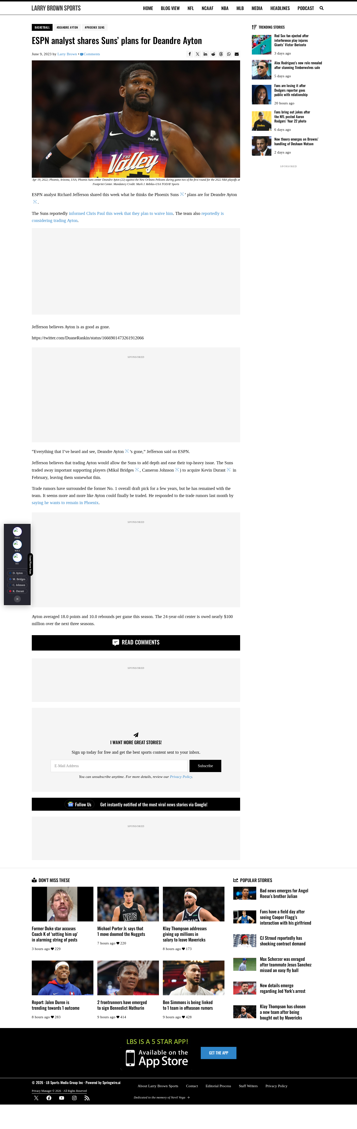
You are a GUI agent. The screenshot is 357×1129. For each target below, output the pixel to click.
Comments (92, 54)
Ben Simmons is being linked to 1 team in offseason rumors (188, 1004)
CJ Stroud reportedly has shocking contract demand (283, 940)
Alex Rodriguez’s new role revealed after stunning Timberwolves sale (298, 65)
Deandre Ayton (68, 27)
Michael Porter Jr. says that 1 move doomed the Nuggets (121, 931)
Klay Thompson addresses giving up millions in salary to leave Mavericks (185, 933)
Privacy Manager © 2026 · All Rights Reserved (59, 1091)
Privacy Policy (181, 777)
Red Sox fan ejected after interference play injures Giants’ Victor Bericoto (291, 40)
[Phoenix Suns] (17, 531)
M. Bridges (19, 579)
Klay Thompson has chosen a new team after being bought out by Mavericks (283, 1011)
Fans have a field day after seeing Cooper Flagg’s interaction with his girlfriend (285, 916)
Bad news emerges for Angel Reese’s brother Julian (284, 893)
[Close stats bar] (17, 599)
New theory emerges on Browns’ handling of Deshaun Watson (296, 141)
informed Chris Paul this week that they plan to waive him (121, 213)
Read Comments (139, 642)
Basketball (42, 27)
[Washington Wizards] (17, 544)
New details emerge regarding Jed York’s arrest (282, 988)
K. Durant (18, 591)
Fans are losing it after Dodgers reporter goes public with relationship (291, 90)
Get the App (218, 1053)
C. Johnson (19, 585)
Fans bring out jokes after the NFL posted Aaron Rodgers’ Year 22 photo (292, 116)
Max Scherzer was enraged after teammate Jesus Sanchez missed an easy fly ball (286, 964)
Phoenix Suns (96, 27)
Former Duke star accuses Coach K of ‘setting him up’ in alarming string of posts (55, 933)
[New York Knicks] (17, 557)
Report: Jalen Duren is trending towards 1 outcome (55, 1004)
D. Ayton (18, 573)
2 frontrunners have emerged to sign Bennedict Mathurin (122, 1004)
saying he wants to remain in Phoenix (65, 502)
